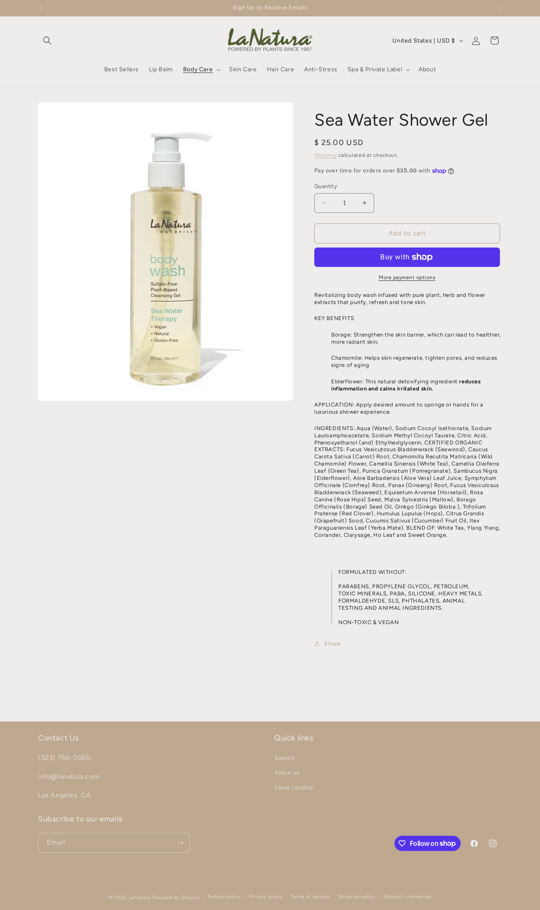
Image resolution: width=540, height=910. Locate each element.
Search (284, 758)
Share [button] (332, 643)
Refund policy (224, 896)
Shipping (325, 155)
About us (287, 772)
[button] (47, 40)
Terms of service (310, 896)
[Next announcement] (499, 8)
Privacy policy (266, 896)
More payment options (407, 277)
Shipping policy (356, 896)
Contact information (408, 896)
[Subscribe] (180, 843)
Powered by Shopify (176, 897)
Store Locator (294, 787)
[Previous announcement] (41, 8)
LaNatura (140, 897)
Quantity (325, 186)
